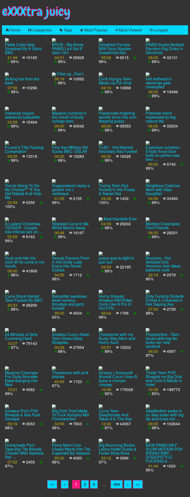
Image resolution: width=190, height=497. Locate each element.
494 (116, 484)
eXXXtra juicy (36, 11)
